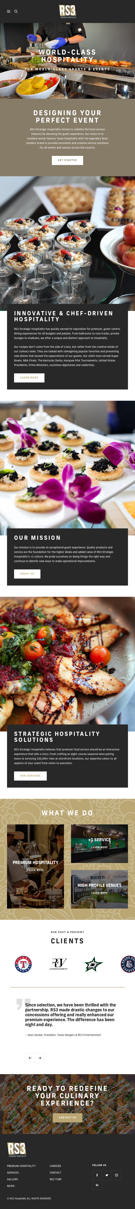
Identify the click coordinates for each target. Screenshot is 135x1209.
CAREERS (55, 1166)
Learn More (29, 378)
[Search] (16, 11)
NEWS (11, 1186)
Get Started (67, 160)
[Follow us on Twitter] (107, 1175)
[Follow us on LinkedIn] (97, 1185)
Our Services (30, 776)
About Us (27, 574)
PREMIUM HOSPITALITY (21, 1166)
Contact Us (67, 1118)
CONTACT (55, 1173)
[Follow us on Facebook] (97, 1175)
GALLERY (12, 1179)
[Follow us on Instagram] (116, 1175)
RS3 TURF (56, 1179)
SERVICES (13, 1173)
